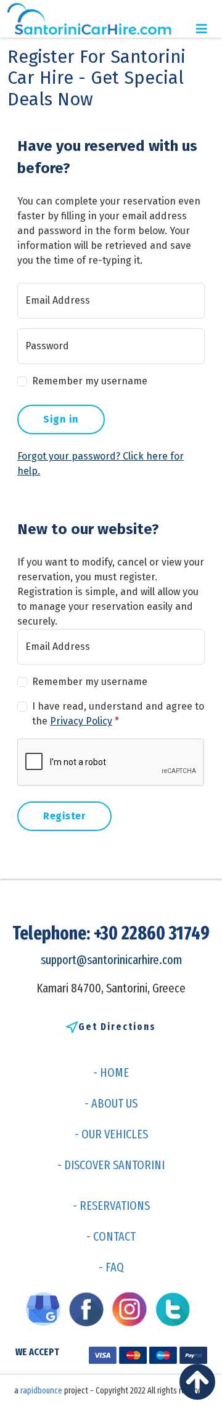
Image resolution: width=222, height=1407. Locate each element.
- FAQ (111, 1267)
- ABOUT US (111, 1103)
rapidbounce (41, 1390)
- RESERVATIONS (111, 1205)
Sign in (61, 419)
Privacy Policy (81, 721)
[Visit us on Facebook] (89, 1308)
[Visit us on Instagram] (132, 1308)
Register (64, 816)
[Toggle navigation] (202, 29)
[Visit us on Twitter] (175, 1308)
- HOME (111, 1072)
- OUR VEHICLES (111, 1134)
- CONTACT (111, 1236)
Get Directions (117, 1026)
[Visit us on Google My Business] (46, 1308)
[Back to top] (200, 1385)
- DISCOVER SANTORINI (111, 1165)
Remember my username (89, 381)
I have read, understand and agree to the (118, 713)
